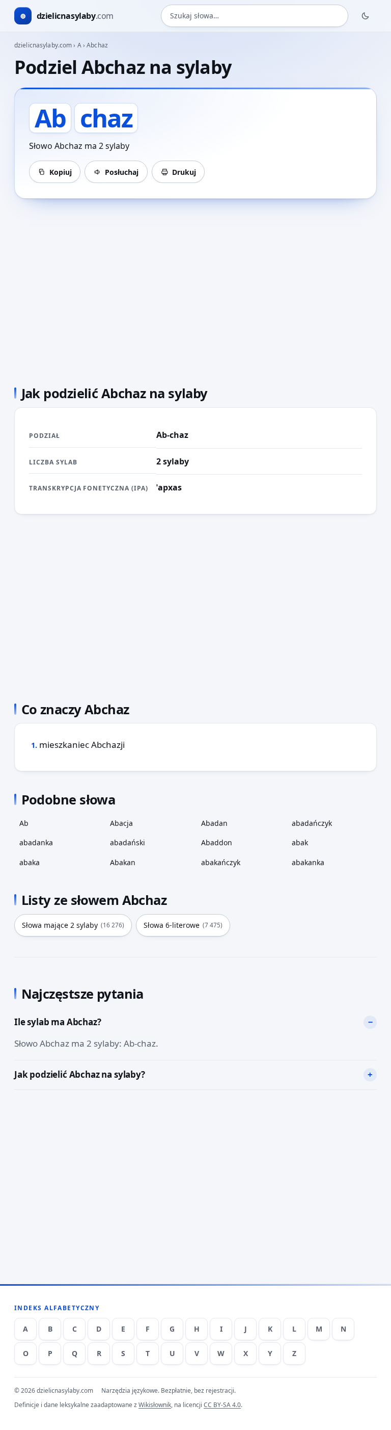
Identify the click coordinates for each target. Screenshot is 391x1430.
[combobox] (254, 16)
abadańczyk (312, 823)
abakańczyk (220, 862)
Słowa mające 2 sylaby (73, 925)
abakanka (308, 862)
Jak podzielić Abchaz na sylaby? (79, 1074)
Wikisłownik (154, 1404)
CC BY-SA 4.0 (222, 1404)
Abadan (214, 823)
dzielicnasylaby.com (43, 45)
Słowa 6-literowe (183, 925)
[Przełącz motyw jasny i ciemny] (365, 16)
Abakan (122, 862)
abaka (29, 862)
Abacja (121, 823)
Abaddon (216, 842)
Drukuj (184, 172)
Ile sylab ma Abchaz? (57, 1022)
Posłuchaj (121, 172)
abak (300, 842)
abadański (127, 842)
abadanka (36, 842)
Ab (24, 823)
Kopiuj (60, 172)
